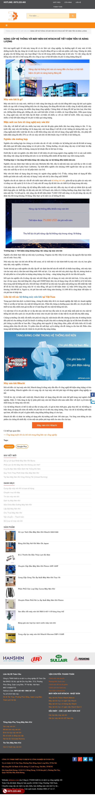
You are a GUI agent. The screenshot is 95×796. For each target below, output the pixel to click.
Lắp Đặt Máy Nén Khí (12, 508)
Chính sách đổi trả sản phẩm (58, 684)
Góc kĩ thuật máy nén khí (12, 747)
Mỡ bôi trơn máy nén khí (12, 729)
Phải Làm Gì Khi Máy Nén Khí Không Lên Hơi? (22, 464)
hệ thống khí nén (58, 180)
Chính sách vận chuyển (56, 678)
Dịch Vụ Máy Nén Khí (12, 500)
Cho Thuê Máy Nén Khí (13, 512)
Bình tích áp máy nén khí (12, 732)
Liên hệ (78, 2)
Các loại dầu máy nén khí (58, 715)
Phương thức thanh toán (57, 681)
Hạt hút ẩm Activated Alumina (14, 738)
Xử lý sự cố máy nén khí (13, 521)
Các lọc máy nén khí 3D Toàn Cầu (61, 718)
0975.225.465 (14, 791)
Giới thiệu (56, 2)
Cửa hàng (68, 2)
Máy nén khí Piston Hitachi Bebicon (61, 697)
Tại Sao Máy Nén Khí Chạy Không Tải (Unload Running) (26, 477)
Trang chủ (10, 31)
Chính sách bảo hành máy (57, 687)
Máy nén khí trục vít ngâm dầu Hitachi (62, 700)
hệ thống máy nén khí (31, 296)
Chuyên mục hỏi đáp (12, 492)
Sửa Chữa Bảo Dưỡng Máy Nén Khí (18, 504)
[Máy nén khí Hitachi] (47, 425)
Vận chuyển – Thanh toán (14, 517)
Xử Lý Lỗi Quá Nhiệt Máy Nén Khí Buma (19, 460)
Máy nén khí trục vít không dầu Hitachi (63, 704)
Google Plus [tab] (22, 446)
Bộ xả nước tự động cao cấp (13, 735)
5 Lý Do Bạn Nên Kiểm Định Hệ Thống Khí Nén (22, 469)
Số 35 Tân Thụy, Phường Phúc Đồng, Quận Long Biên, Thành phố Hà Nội (22, 698)
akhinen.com (14, 780)
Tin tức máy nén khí (22, 31)
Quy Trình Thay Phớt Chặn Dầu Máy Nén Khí (21, 473)
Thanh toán (57, 7)
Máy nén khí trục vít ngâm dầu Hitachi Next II (65, 707)
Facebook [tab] (9, 446)
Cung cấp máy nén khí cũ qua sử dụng (19, 488)
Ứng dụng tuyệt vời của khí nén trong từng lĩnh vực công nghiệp (31, 435)
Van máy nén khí (9, 726)
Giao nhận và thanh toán (57, 691)
